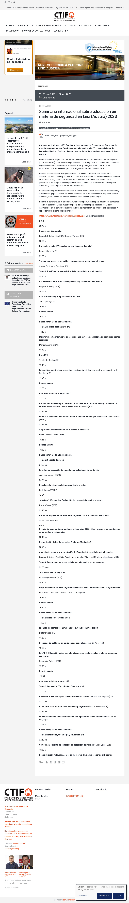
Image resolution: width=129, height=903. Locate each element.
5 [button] (15, 100)
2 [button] (7, 100)
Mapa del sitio (41, 796)
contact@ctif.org (12, 849)
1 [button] (5, 100)
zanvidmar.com (69, 900)
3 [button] (10, 100)
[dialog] (101, 892)
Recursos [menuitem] (84, 26)
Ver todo (29, 263)
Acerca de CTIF (13, 8)
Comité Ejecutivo (86, 8)
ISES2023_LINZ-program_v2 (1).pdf (61, 136)
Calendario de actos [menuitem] (47, 26)
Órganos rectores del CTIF (66, 8)
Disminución (104, 896)
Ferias (42, 128)
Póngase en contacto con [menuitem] (36, 31)
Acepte (118, 896)
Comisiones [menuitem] (100, 26)
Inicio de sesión (27, 8)
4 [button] (12, 100)
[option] (19, 57)
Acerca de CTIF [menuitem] (25, 25)
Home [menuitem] (8, 26)
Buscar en (120, 8)
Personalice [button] (82, 896)
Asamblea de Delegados (104, 8)
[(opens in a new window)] (48, 762)
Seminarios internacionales (58, 128)
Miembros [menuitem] (11, 32)
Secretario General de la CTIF (25, 875)
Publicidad (27, 100)
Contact (38, 799)
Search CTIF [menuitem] (59, 32)
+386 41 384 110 (19, 843)
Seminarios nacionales (80, 128)
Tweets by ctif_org (74, 796)
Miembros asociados (44, 8)
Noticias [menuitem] (68, 26)
